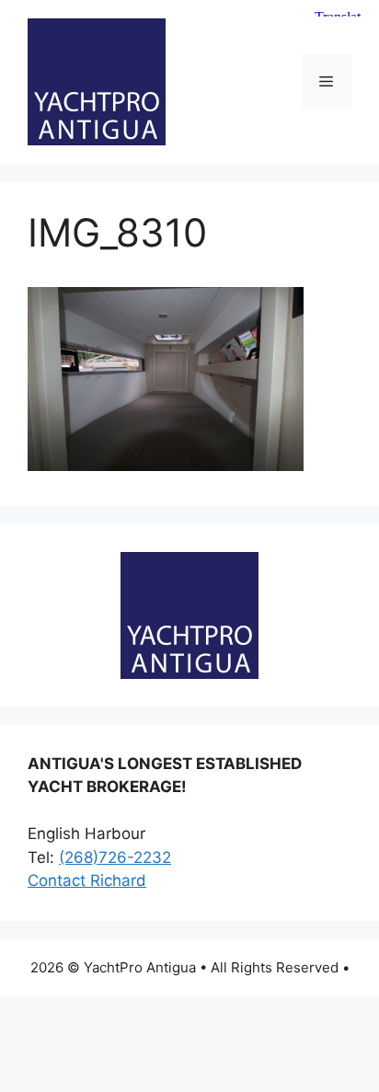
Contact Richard (87, 880)
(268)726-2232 (115, 857)
